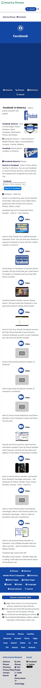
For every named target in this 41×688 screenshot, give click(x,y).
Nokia (22, 643)
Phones (20, 90)
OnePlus (30, 634)
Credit (19, 672)
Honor (27, 638)
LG (30, 643)
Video (27, 219)
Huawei (17, 638)
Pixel (23, 647)
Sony (5, 643)
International (16, 589)
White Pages (12, 580)
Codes (19, 584)
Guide (9, 584)
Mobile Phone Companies (14, 575)
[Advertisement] (20, 65)
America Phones (14, 2)
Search (32, 9)
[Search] (28, 9)
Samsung (10, 634)
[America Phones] (38, 9)
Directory (33, 90)
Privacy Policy (8, 670)
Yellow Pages (29, 580)
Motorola (7, 638)
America (8, 90)
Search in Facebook (10, 165)
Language (31, 584)
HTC (35, 643)
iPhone (21, 634)
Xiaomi (14, 643)
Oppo (35, 638)
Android (31, 647)
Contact (6, 672)
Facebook (6, 148)
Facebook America (10, 124)
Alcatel (15, 647)
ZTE (7, 647)
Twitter (31, 664)
